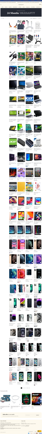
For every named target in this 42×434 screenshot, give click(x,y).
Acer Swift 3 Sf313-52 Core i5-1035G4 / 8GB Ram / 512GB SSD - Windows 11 (21, 135)
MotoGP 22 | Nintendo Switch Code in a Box (5, 406)
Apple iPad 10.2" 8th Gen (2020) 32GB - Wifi (20, 207)
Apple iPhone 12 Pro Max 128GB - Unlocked (37, 279)
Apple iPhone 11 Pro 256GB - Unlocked (29, 250)
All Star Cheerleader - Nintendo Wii (21, 178)
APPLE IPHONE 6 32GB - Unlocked (12, 367)
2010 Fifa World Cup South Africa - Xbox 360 (12, 45)
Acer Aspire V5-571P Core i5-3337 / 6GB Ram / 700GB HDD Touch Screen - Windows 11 (13, 120)
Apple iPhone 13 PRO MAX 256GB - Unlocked (12, 309)
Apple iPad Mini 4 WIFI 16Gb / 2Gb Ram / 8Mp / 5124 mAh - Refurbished (21, 236)
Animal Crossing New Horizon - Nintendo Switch (29, 192)
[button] (2, 7)
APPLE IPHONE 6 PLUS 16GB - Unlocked (21, 367)
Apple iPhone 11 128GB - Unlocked (12, 250)
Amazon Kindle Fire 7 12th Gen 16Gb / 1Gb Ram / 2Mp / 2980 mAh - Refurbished (13, 193)
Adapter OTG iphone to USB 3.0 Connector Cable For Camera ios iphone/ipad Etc (29, 149)
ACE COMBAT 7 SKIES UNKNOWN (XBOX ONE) (20, 76)
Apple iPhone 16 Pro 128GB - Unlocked (29, 338)
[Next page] (29, 388)
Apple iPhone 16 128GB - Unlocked (20, 338)
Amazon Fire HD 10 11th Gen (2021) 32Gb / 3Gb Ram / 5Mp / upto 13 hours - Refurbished (29, 179)
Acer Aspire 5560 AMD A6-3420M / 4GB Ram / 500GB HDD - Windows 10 (37, 77)
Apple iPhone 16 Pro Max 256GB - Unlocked (37, 338)
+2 (37, 267)
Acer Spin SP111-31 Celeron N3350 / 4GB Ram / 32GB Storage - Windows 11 (12, 135)
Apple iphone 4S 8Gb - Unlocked (36, 353)
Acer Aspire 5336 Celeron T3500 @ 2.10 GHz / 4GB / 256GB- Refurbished (29, 77)
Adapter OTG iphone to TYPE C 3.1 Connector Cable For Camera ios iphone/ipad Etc (21, 149)
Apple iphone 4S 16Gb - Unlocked (28, 353)
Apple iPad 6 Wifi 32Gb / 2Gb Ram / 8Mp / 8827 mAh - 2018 (12, 221)
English (35, 431)
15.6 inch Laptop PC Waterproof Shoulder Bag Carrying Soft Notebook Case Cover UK (21, 31)
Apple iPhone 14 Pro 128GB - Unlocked (37, 309)
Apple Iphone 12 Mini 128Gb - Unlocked (12, 279)
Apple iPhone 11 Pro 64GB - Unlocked (37, 250)
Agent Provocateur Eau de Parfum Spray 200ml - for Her (12, 163)
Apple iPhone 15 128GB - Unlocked (20, 323)
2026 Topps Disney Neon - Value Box (20, 45)
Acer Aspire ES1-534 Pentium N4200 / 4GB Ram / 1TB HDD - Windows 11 (13, 105)
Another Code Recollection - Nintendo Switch (37, 192)
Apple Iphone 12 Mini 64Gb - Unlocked (20, 279)
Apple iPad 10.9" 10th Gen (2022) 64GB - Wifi (37, 207)
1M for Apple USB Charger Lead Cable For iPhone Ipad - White (29, 31)
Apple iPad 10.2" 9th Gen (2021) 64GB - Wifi (29, 207)
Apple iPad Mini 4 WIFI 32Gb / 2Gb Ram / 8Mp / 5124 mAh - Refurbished (29, 236)
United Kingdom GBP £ (31, 431)
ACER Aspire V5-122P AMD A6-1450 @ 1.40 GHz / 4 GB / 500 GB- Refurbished (37, 105)
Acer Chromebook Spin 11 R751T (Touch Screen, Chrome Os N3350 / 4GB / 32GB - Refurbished (37, 120)
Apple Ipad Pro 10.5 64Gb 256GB (37, 236)
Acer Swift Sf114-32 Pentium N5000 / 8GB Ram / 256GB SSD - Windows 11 (29, 135)
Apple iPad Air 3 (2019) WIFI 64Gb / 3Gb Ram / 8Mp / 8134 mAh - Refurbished (29, 222)
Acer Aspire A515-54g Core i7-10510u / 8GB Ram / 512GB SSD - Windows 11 (29, 91)
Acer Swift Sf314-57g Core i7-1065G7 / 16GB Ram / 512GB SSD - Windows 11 (37, 135)
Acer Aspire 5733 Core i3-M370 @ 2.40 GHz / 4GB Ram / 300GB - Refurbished (21, 91)
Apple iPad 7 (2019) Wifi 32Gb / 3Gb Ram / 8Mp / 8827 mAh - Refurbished (21, 222)
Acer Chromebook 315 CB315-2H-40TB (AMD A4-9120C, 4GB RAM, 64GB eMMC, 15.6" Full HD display (29, 120)
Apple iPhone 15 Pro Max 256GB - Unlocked (12, 338)
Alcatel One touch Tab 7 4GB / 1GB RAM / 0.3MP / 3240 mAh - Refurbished (37, 163)
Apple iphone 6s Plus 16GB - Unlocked (12, 382)
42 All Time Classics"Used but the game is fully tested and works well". (21, 63)
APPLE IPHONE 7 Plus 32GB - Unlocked (37, 382)
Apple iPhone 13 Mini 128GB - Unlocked (21, 294)
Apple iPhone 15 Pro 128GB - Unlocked (37, 323)
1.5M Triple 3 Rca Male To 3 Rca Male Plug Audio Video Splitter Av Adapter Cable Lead (13, 31)
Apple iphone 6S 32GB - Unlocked (37, 367)
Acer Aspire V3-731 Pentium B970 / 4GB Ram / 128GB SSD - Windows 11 (29, 105)
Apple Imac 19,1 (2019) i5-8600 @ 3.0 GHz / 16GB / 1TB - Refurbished (13, 207)
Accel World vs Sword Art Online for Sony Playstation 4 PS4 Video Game (12, 77)
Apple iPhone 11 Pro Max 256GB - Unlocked (12, 265)
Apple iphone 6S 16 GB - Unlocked (29, 367)
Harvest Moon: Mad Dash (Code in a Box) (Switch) (15, 406)
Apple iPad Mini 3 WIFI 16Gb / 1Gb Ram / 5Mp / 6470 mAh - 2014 (13, 236)
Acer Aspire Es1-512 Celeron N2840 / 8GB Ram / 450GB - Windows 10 (37, 91)
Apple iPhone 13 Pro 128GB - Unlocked (29, 294)
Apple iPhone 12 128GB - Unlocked (29, 265)
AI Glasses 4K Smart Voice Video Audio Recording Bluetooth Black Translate (20, 163)
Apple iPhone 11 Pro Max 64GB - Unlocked (21, 265)
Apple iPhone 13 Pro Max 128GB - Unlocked (37, 294)
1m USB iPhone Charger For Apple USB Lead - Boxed (37, 30)
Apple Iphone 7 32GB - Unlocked (28, 382)
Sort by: (31, 18)
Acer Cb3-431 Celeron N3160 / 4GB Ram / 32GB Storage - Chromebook (21, 120)
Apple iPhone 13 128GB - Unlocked (12, 294)
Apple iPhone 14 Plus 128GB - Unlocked (29, 309)
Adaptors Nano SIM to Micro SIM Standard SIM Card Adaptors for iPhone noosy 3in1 (37, 149)
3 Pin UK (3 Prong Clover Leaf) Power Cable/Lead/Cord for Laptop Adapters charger (13, 63)
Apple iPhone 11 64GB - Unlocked (20, 250)
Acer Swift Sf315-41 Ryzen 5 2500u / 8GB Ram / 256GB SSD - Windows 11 (13, 149)
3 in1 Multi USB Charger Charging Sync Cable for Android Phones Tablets (37, 45)
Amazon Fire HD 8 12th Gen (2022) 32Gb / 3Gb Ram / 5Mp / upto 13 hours (37, 179)
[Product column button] (1, 18)
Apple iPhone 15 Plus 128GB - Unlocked (29, 323)
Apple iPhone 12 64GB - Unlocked (37, 265)
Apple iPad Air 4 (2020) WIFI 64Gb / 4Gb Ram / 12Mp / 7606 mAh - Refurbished (37, 222)
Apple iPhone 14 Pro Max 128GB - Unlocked (12, 323)
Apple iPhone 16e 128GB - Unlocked (12, 353)
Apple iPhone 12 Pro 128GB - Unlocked (29, 279)
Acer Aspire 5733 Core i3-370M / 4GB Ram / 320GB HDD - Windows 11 (13, 91)
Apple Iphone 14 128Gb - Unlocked (20, 309)
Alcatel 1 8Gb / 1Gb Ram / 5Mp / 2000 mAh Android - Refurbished (29, 163)
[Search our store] (0, 4)
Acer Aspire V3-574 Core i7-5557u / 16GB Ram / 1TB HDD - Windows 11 (21, 105)
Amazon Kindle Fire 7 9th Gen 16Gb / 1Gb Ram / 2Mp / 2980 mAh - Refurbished (21, 193)
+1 (37, 311)
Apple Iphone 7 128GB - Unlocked (20, 382)
